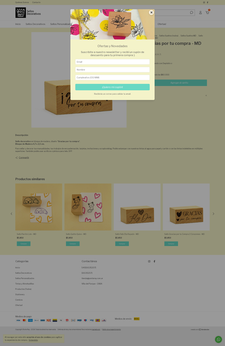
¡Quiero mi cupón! (112, 87)
